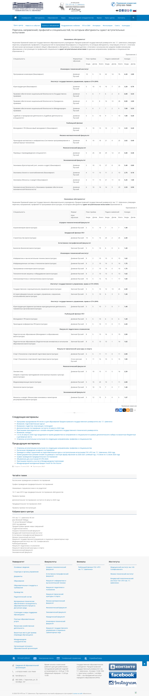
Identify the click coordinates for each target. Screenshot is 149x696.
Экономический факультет (22, 552)
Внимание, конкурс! (24, 432)
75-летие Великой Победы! (22, 522)
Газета (117, 25)
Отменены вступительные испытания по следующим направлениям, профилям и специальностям (54, 439)
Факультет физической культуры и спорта (28, 548)
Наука (63, 18)
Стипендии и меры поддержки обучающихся (25, 613)
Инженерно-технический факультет (55, 622)
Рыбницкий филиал (19, 544)
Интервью (96, 25)
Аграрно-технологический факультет (26, 531)
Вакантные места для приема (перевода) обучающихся (25, 634)
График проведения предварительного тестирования (37, 457)
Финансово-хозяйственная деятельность (24, 627)
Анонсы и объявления (50, 25)
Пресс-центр (110, 18)
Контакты (121, 18)
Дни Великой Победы (20, 520)
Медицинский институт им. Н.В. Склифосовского (30, 541)
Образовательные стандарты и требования (26, 586)
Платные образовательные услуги (24, 620)
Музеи (99, 18)
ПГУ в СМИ (86, 25)
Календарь (126, 25)
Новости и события (32, 25)
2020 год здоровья (19, 524)
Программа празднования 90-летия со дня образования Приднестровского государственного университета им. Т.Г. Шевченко (64, 422)
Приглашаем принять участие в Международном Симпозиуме (40, 461)
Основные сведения (21, 567)
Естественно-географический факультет (27, 535)
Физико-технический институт (23, 537)
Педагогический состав (23, 597)
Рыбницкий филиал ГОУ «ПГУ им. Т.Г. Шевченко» (89, 568)
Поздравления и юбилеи (70, 25)
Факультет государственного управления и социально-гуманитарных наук (40, 539)
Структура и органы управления (26, 572)
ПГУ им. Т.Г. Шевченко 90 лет (23, 518)
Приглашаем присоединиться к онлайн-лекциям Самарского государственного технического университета (57, 430)
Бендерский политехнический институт (27, 533)
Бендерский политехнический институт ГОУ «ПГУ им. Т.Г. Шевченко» (121, 580)
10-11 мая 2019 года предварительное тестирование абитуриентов (37, 492)
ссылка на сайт (78, 693)
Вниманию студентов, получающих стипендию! (35, 426)
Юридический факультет (55, 617)
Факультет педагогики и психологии (26, 546)
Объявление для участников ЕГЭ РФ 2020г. (33, 459)
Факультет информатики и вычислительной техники (56, 582)
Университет (26, 18)
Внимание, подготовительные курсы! (31, 424)
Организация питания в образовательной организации (26, 647)
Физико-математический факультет (55, 602)
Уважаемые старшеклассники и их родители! (29, 488)
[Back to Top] (144, 663)
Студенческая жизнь (20, 528)
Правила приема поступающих (24, 508)
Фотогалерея (107, 25)
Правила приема (18, 496)
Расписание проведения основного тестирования (35, 450)
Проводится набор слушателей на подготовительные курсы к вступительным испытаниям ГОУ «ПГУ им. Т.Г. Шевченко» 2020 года (66, 452)
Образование (53, 18)
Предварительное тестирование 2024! (26, 504)
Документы (18, 576)
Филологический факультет (22, 550)
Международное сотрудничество (81, 18)
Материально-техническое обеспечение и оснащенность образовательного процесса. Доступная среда (25, 604)
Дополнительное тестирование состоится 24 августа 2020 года (40, 428)
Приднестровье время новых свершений (27, 526)
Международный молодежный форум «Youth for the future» (39, 463)
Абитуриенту (39, 18)
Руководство (18, 592)
